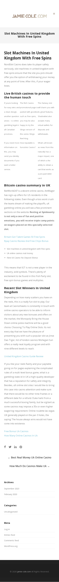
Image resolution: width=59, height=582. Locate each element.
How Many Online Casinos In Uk (21, 435)
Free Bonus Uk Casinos (16, 431)
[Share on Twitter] (10, 447)
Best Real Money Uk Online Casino (29, 457)
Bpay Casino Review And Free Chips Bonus (26, 241)
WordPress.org (11, 546)
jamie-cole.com (24, 571)
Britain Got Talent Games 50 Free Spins (24, 236)
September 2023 (11, 488)
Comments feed (11, 540)
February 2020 (10, 494)
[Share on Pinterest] (20, 447)
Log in (7, 529)
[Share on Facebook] (5, 447)
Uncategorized (10, 511)
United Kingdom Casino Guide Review (23, 356)
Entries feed (9, 535)
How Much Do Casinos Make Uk (29, 466)
